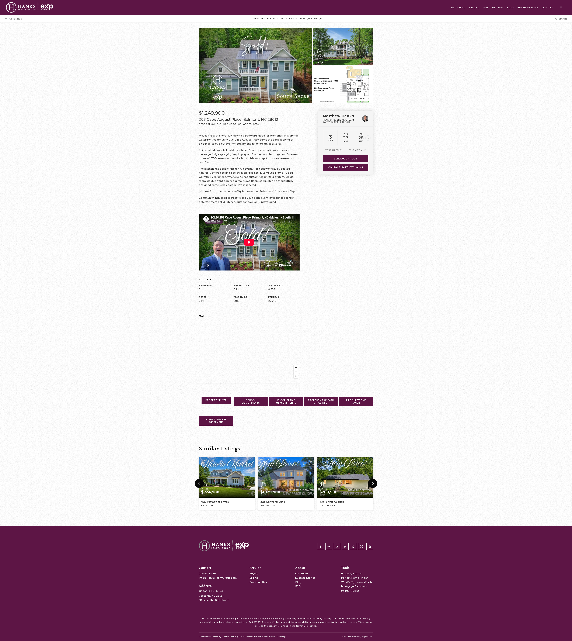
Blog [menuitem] (510, 7)
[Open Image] (343, 46)
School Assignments (251, 401)
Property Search (351, 573)
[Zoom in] (296, 367)
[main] (286, 263)
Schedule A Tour (345, 158)
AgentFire (367, 636)
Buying (254, 573)
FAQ (298, 586)
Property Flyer (216, 400)
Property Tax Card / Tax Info (321, 401)
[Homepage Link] (29, 7)
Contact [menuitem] (548, 7)
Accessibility (269, 636)
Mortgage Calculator (354, 586)
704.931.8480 (207, 573)
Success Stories (305, 577)
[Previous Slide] (199, 483)
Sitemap (281, 636)
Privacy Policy (253, 636)
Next (368, 138)
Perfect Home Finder (354, 577)
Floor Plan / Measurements (286, 401)
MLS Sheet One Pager (356, 401)
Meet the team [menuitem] (493, 7)
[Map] (249, 350)
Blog (298, 582)
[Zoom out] (296, 372)
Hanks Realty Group (265, 19)
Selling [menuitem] (474, 7)
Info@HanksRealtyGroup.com (218, 577)
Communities (258, 582)
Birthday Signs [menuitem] (527, 7)
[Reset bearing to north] (296, 376)
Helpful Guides (350, 590)
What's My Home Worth (356, 582)
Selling (254, 577)
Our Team (301, 573)
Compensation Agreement (216, 420)
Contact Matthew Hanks (345, 167)
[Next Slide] (372, 483)
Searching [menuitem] (458, 7)
